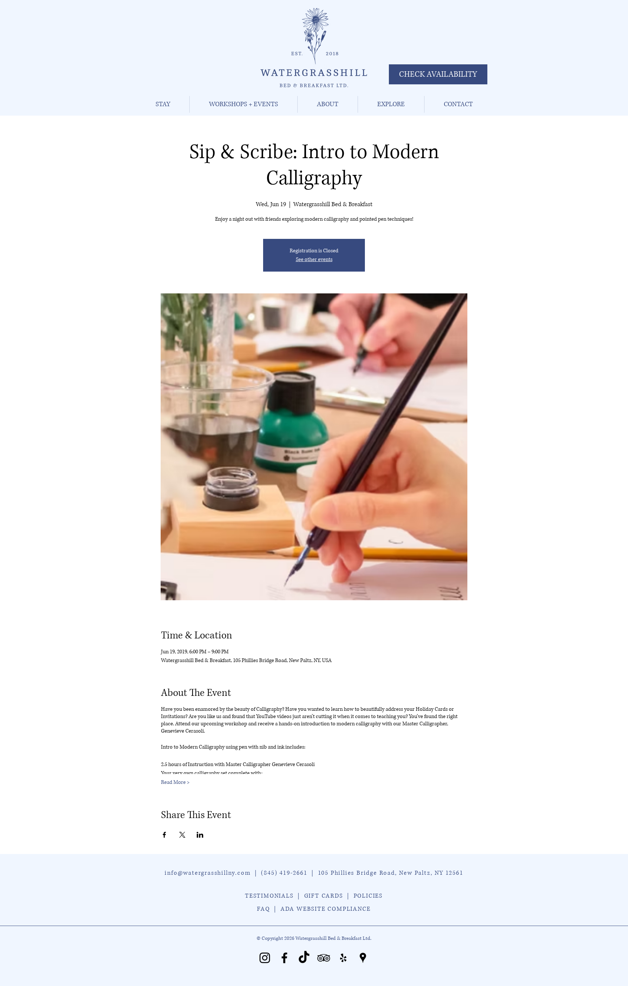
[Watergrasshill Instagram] (265, 958)
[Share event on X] (182, 835)
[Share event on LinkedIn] (200, 835)
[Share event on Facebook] (164, 835)
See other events (314, 259)
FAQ (263, 909)
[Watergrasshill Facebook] (284, 958)
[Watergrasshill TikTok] (304, 958)
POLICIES (368, 896)
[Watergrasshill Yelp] (343, 958)
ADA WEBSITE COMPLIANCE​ (326, 909)
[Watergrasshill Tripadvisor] (324, 958)
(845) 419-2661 (284, 873)
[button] (162, 104)
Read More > (175, 782)
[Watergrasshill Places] (363, 958)
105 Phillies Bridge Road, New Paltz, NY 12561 (390, 873)
